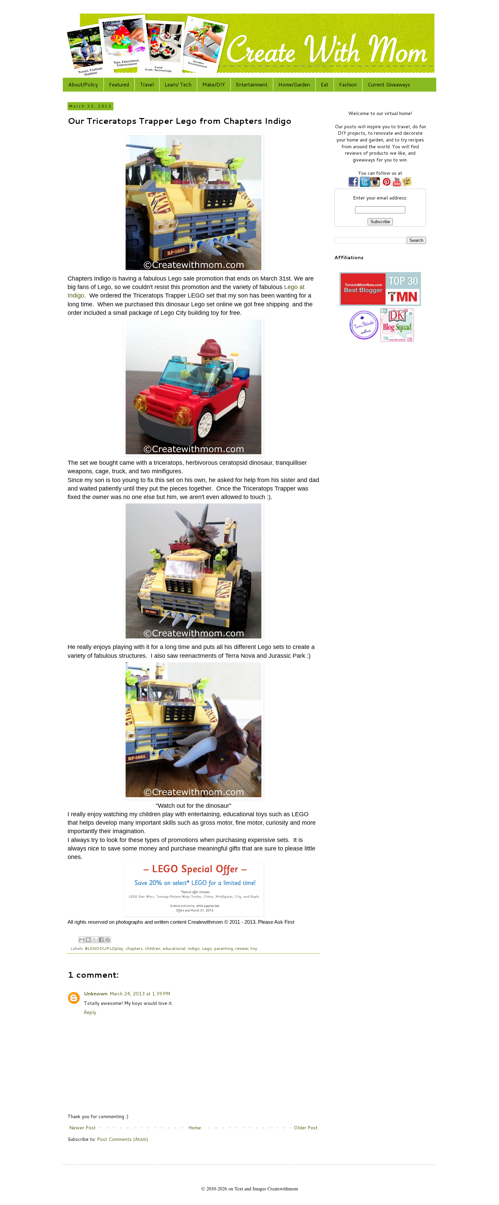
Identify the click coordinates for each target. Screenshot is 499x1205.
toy (254, 948)
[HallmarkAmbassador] (363, 340)
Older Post (306, 1127)
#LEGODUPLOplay (104, 948)
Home (194, 1127)
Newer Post (82, 1127)
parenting (223, 948)
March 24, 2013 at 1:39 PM (140, 993)
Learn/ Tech (178, 84)
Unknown (96, 993)
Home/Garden (294, 84)
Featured (119, 84)
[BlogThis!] (88, 939)
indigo (194, 948)
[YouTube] (397, 185)
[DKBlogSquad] (397, 340)
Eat (324, 84)
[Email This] (81, 939)
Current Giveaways (389, 84)
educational (174, 948)
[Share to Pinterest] (107, 939)
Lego (207, 948)
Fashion (348, 84)
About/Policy (83, 84)
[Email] (407, 185)
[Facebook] (353, 185)
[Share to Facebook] (101, 939)
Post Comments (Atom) (122, 1139)
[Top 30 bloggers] (380, 304)
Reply (90, 1012)
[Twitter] (364, 185)
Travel (147, 84)
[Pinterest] (386, 185)
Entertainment (251, 84)
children (152, 948)
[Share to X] (94, 939)
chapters (134, 948)
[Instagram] (375, 185)
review (241, 948)
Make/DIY (213, 84)
